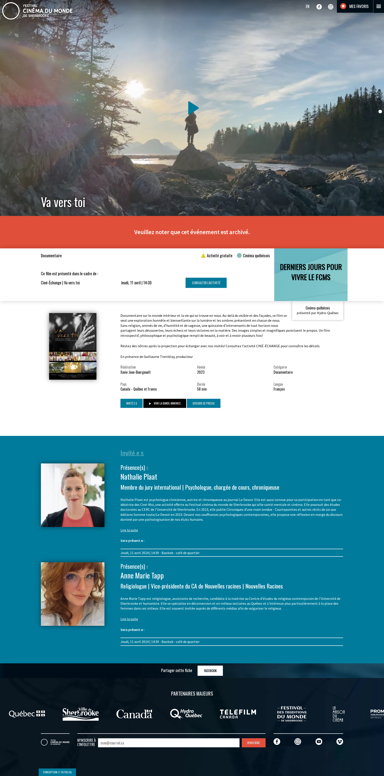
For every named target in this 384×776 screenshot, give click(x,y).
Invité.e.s (131, 403)
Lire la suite (129, 530)
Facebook (210, 670)
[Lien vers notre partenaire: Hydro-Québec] (186, 713)
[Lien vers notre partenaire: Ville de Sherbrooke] (80, 713)
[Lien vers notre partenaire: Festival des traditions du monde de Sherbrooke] (291, 713)
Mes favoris (358, 6)
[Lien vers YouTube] (319, 741)
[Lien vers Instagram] (330, 7)
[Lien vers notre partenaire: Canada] (134, 713)
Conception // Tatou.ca (57, 772)
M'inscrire (253, 743)
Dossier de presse (204, 403)
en (307, 6)
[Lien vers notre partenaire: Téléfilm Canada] (238, 713)
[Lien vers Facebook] (319, 7)
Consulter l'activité (206, 282)
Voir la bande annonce (167, 403)
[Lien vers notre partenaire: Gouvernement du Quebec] (26, 713)
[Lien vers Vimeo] (339, 741)
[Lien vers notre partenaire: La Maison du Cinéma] (338, 713)
